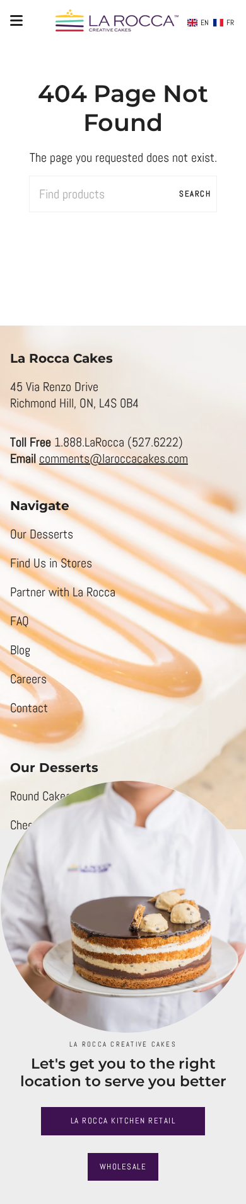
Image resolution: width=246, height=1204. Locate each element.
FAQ (19, 621)
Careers (28, 679)
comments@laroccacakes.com (113, 458)
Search (195, 194)
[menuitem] (198, 23)
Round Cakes (40, 796)
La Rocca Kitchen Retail (123, 1121)
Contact (29, 708)
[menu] (210, 23)
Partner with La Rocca (62, 592)
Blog (20, 650)
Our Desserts (41, 534)
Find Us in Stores (51, 563)
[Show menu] (16, 20)
